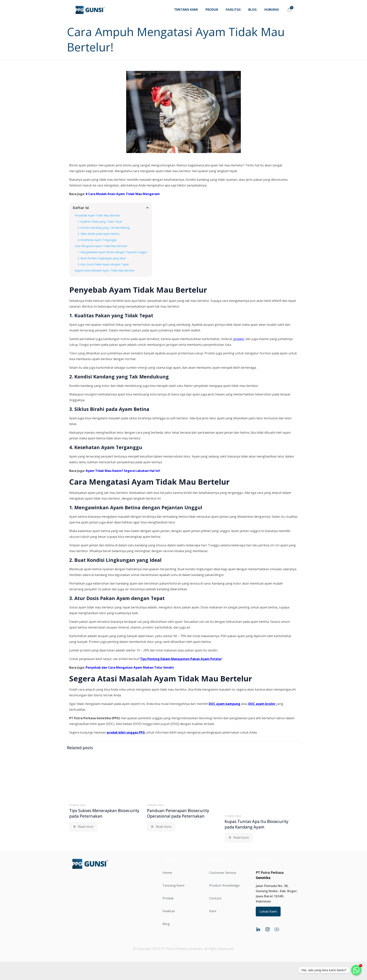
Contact (215, 898)
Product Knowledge (224, 885)
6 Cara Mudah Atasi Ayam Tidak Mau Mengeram (123, 194)
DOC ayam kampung (224, 704)
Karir (213, 911)
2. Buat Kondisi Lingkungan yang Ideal (102, 258)
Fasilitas (168, 911)
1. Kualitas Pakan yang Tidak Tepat (100, 221)
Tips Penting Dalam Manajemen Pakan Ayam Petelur (181, 659)
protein (238, 339)
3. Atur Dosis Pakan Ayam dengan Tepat (103, 264)
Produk (168, 898)
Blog (166, 924)
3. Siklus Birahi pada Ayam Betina (98, 234)
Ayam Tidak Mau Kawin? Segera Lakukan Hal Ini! (123, 471)
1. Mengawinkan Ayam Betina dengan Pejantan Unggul (112, 252)
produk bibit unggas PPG (126, 732)
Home (167, 872)
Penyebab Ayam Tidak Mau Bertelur (97, 215)
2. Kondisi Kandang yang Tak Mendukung (104, 227)
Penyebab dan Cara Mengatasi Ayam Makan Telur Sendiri (130, 667)
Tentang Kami (173, 885)
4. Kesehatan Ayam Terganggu (97, 240)
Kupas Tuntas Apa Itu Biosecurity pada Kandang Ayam (256, 824)
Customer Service (222, 872)
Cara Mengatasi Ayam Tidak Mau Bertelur (101, 246)
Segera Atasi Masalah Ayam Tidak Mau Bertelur (105, 270)
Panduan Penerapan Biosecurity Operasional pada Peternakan (178, 813)
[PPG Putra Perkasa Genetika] (90, 9)
